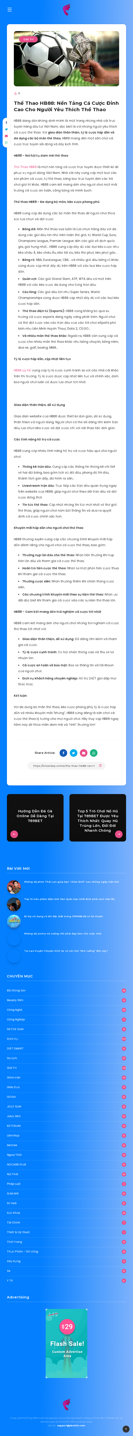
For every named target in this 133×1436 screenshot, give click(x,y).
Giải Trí (28, 39)
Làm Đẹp (13, 1135)
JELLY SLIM (14, 1106)
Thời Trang (14, 1242)
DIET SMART (15, 1048)
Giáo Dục (13, 1087)
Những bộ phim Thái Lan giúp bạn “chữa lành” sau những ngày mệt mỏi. (71, 881)
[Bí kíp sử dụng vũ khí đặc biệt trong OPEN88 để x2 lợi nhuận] (14, 922)
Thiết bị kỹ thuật (18, 1232)
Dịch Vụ (12, 1039)
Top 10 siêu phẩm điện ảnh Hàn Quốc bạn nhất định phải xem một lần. (69, 899)
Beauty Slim (15, 1000)
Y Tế (10, 1281)
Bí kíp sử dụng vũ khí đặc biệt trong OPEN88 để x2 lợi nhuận (63, 916)
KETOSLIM (13, 1126)
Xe (9, 1271)
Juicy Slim (14, 1116)
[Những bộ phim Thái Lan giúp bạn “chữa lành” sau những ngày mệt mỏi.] (14, 887)
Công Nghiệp (16, 1019)
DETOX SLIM (15, 1029)
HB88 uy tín (22, 370)
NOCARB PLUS (16, 1164)
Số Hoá (12, 1203)
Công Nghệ (15, 1010)
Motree (12, 1145)
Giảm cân (13, 1077)
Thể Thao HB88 (25, 167)
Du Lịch (12, 1058)
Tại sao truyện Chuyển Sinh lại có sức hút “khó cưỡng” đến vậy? (66, 950)
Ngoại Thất (14, 1155)
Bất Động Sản (16, 990)
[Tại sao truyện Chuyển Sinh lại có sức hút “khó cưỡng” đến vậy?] (14, 956)
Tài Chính (13, 1222)
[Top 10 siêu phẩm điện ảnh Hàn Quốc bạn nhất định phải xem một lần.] (14, 904)
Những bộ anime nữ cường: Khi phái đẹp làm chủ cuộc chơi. (63, 933)
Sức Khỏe (13, 1213)
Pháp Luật (14, 1184)
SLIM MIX (13, 1193)
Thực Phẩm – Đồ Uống (22, 1252)
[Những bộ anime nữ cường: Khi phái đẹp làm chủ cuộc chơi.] (14, 939)
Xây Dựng (13, 1261)
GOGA (11, 1097)
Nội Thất (12, 1174)
